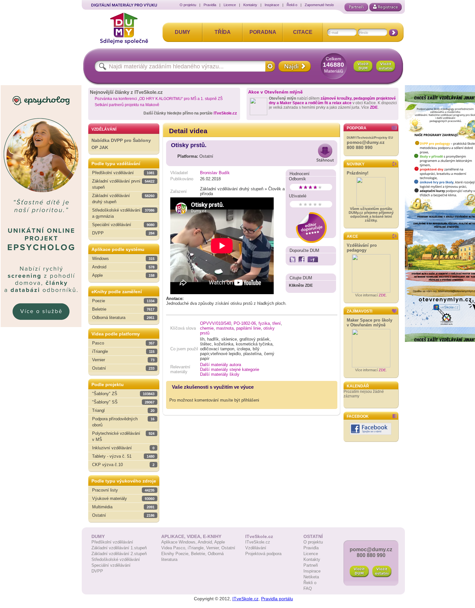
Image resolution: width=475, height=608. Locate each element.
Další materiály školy (219, 374)
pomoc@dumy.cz (366, 142)
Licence (230, 5)
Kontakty (250, 5)
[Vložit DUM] (363, 66)
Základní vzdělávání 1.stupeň (119, 547)
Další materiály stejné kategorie (229, 369)
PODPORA (356, 128)
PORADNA (262, 32)
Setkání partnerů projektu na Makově (127, 105)
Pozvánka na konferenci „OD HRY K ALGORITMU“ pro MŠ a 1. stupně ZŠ (159, 98)
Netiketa (311, 576)
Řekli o (292, 5)
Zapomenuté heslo (319, 5)
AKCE (352, 236)
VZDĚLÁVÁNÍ (103, 129)
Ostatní (228, 547)
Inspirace (272, 5)
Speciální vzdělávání (111, 565)
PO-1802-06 (245, 323)
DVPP (97, 571)
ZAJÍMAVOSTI (359, 311)
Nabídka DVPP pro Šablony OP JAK (121, 144)
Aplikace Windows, (179, 542)
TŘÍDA (223, 32)
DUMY (182, 32)
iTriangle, (197, 547)
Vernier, (213, 547)
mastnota (225, 328)
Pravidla (210, 5)
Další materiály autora (220, 364)
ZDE (374, 107)
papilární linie (248, 328)
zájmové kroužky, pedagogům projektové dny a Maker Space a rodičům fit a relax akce (332, 100)
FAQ (307, 588)
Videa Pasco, (174, 547)
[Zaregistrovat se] (385, 7)
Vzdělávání (255, 547)
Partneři (310, 565)
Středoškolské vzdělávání (115, 559)
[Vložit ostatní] (386, 66)
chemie (207, 328)
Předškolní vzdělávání (112, 542)
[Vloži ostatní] (382, 571)
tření (276, 323)
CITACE (302, 32)
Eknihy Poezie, (176, 553)
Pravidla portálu (277, 598)
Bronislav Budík (215, 172)
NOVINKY (355, 164)
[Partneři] (356, 7)
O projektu (188, 5)
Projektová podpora (263, 553)
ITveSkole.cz (225, 113)
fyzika (264, 323)
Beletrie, (199, 553)
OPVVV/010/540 (215, 323)
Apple (219, 542)
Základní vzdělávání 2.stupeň (119, 553)
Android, (206, 542)
